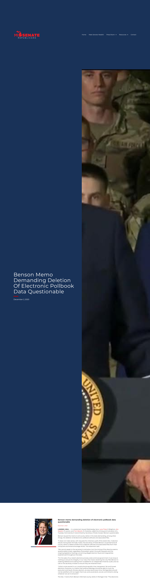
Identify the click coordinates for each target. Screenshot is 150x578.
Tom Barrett (78, 531)
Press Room (110, 34)
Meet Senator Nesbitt (96, 34)
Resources (122, 34)
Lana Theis (103, 529)
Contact (133, 34)
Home (84, 34)
